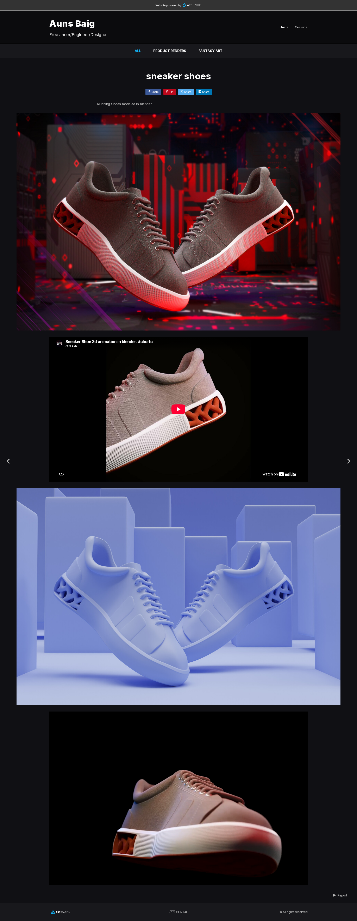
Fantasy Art (211, 51)
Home (284, 27)
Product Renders (169, 51)
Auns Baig (72, 23)
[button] (340, 895)
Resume (301, 27)
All (138, 51)
